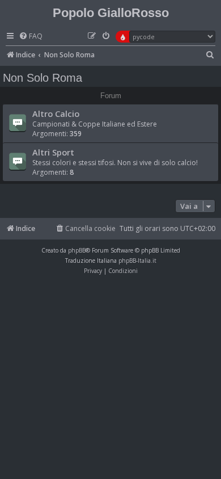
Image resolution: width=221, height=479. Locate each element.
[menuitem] (30, 36)
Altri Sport (53, 152)
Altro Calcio (55, 113)
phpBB (77, 250)
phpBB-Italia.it (137, 260)
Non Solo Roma (42, 78)
